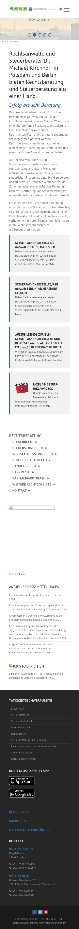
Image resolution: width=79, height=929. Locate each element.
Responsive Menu (67, 10)
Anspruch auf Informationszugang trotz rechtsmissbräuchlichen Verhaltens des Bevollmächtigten (30, 648)
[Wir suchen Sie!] (39, 19)
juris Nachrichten (28, 666)
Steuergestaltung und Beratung (28, 740)
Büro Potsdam (21, 849)
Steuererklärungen (21, 752)
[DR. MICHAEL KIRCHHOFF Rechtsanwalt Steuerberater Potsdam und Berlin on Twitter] (40, 912)
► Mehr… (51, 264)
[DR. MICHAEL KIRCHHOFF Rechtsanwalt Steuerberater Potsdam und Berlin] (36, 8)
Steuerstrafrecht (20, 715)
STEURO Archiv (17, 574)
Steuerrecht (17, 708)
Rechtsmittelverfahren (23, 758)
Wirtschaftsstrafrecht (22, 721)
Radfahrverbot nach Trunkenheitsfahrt (29, 595)
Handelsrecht (18, 733)
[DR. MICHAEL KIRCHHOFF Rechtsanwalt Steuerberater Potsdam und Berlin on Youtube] (46, 912)
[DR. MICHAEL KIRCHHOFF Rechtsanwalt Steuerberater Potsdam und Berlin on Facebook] (34, 912)
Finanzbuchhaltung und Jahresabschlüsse (34, 746)
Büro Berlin (19, 876)
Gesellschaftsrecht (21, 727)
